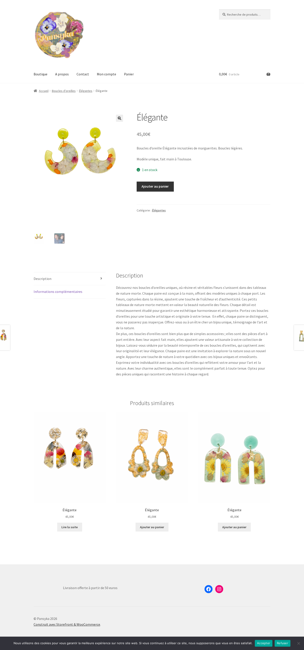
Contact (83, 74)
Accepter (263, 643)
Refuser (282, 643)
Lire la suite (69, 527)
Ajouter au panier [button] (152, 527)
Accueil (44, 91)
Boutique (40, 74)
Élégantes (85, 91)
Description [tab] (42, 278)
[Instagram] (219, 589)
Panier (129, 74)
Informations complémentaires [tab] (58, 291)
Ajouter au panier (155, 186)
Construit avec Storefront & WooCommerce (67, 624)
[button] (119, 118)
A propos (62, 74)
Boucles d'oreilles (64, 91)
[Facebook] (209, 589)
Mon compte (106, 74)
